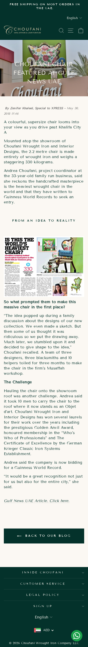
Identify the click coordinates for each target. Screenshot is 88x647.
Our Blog (49, 47)
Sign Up (43, 606)
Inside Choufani (43, 572)
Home (32, 47)
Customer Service (43, 584)
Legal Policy (43, 595)
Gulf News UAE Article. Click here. (36, 500)
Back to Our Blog (47, 536)
